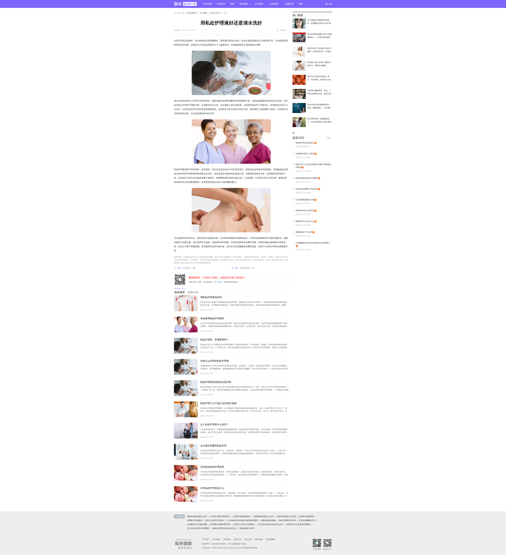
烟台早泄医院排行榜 (287, 520)
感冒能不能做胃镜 (306, 516)
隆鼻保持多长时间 (247, 528)
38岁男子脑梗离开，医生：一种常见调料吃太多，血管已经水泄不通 (319, 93)
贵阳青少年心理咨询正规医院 (298, 524)
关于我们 (205, 539)
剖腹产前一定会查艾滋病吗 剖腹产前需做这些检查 (313, 165)
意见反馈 (248, 539)
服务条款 (237, 539)
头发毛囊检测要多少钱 (305, 200)
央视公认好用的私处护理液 (214, 361)
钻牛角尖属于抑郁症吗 (220, 516)
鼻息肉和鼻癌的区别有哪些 (307, 178)
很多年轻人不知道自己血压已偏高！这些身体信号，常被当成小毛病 (319, 51)
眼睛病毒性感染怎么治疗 (264, 516)
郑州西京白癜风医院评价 (221, 524)
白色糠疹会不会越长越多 (197, 524)
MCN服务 (216, 539)
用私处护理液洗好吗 (211, 297)
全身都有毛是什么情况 (305, 154)
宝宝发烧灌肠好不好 (307, 520)
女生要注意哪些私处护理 (213, 445)
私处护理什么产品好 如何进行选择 (218, 403)
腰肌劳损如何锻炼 (268, 520)
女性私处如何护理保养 (212, 467)
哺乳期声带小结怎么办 (305, 221)
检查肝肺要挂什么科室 (286, 516)
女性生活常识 (215, 13)
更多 (329, 138)
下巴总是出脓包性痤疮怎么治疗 (270, 524)
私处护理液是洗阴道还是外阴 (215, 382)
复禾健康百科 (191, 13)
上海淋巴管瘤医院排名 (241, 516)
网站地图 (258, 539)
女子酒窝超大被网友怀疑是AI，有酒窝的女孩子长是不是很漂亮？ (319, 23)
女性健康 (203, 13)
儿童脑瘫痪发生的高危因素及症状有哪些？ (313, 243)
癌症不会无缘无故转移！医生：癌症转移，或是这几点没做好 (319, 79)
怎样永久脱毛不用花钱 (214, 520)
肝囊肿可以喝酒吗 (194, 520)
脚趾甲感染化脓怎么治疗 (197, 516)
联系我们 (227, 539)
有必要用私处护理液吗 (212, 318)
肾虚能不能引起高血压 (305, 143)
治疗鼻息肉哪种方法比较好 (307, 189)
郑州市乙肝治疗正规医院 (244, 524)
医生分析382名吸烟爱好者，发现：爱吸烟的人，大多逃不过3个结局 (319, 108)
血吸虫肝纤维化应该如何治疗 (224, 528)
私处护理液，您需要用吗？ (214, 339)
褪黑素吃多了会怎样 (304, 232)
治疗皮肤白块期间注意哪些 (198, 528)
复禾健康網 (270, 539)
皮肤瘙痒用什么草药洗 (305, 210)
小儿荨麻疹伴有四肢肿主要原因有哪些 (242, 520)
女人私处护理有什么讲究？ (214, 424)
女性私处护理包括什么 (212, 488)
